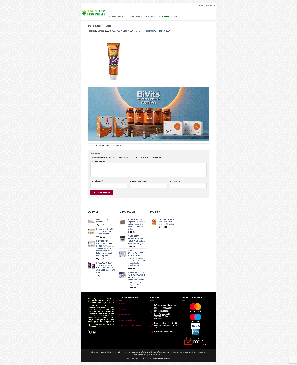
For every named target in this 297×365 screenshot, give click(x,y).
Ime (96, 181)
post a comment (116, 145)
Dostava (122, 309)
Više (99, 327)
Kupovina (123, 304)
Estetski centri (134, 16)
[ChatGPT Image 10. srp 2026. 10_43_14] (148, 114)
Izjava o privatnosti (127, 320)
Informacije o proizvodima (130, 325)
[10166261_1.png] (114, 61)
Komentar (99, 161)
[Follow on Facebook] (90, 332)
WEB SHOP (164, 16)
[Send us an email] (94, 332)
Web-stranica (175, 181)
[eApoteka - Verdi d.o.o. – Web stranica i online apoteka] (94, 13)
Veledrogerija (149, 16)
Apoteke (121, 16)
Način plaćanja (125, 314)
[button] (200, 5)
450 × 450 (116, 31)
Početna (112, 16)
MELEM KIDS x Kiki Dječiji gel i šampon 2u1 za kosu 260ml (147, 31)
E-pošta (138, 181)
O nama (174, 16)
